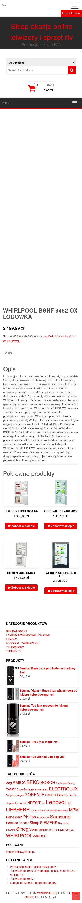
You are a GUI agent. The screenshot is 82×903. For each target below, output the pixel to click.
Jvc (43, 803)
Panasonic (14, 816)
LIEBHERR (18, 809)
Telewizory (15, 647)
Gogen (20, 795)
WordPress (46, 893)
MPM (74, 810)
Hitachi (61, 795)
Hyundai (20, 803)
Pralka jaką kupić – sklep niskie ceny (33, 867)
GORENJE (34, 794)
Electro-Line (41, 789)
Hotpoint (10, 803)
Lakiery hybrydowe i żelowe (28, 635)
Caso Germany (25, 789)
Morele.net (63, 810)
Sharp (34, 822)
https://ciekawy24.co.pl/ (20, 852)
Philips (29, 817)
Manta (33, 810)
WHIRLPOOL (11, 341)
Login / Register (71, 13)
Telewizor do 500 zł (22, 879)
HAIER (50, 794)
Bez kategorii (16, 631)
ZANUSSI (40, 835)
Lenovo (11, 639)
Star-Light (43, 829)
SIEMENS (48, 822)
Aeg (9, 782)
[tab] (8, 353)
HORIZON (72, 795)
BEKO (33, 781)
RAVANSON (43, 817)
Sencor (24, 822)
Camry (71, 783)
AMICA (19, 782)
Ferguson (11, 795)
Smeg (22, 828)
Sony (33, 829)
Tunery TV (13, 651)
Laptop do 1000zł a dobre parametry (33, 883)
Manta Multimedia (47, 810)
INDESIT (33, 802)
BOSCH (47, 782)
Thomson (58, 829)
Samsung (60, 816)
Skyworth (10, 829)
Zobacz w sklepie (23, 526)
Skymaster (63, 823)
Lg (67, 802)
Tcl (50, 829)
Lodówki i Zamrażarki (57, 336)
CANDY (11, 789)
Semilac (12, 822)
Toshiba (68, 829)
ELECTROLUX (63, 788)
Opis (8, 353)
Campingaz (61, 783)
